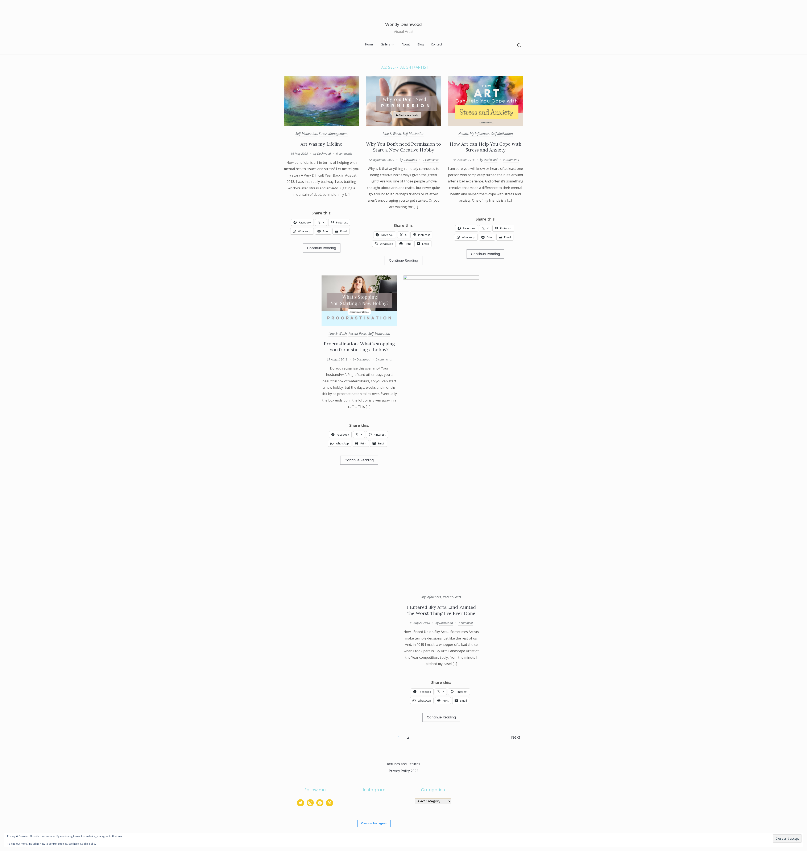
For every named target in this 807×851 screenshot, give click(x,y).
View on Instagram (374, 823)
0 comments (344, 154)
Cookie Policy (88, 844)
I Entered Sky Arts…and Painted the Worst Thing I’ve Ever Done (441, 610)
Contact (436, 44)
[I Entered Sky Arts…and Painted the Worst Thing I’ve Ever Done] (441, 278)
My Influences (479, 133)
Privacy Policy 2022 (403, 771)
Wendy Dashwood (403, 24)
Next (515, 737)
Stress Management (333, 133)
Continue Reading (321, 248)
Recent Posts (357, 333)
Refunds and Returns (403, 764)
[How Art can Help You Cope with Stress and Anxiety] (485, 124)
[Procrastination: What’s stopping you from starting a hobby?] (359, 324)
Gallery (385, 44)
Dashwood (324, 154)
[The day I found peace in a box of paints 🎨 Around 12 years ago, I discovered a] (356, 806)
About (406, 44)
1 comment (465, 623)
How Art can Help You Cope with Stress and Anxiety (485, 147)
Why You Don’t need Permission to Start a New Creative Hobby (403, 147)
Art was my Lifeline (321, 144)
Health (463, 133)
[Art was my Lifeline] (321, 124)
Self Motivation (306, 133)
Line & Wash (392, 133)
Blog (420, 44)
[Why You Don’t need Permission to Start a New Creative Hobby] (403, 124)
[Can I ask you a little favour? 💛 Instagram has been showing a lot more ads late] (374, 806)
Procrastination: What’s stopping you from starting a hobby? (359, 347)
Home (369, 44)
